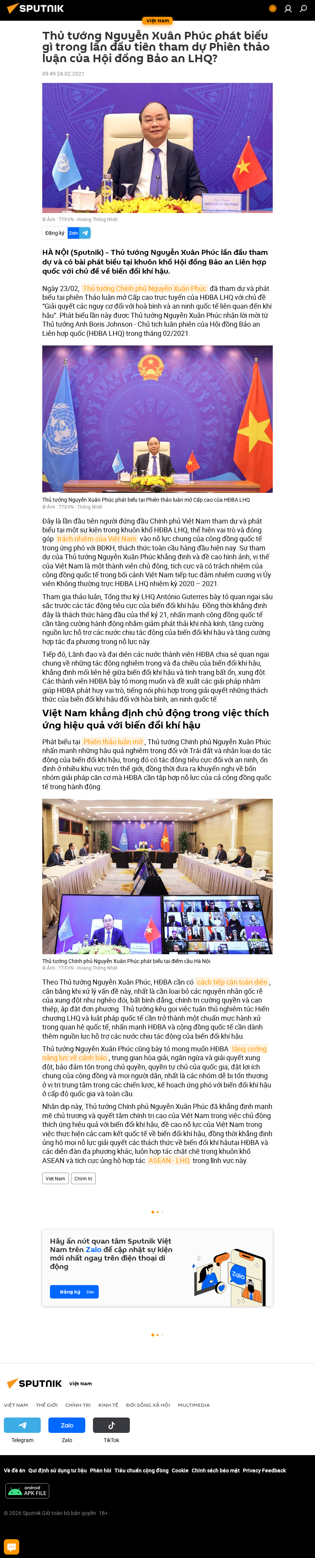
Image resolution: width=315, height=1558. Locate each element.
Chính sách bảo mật (216, 1470)
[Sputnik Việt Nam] (37, 14)
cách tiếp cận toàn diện (232, 981)
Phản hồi (100, 1470)
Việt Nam (55, 1178)
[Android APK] (27, 1491)
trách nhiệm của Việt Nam (96, 538)
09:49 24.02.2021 (63, 73)
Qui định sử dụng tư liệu (57, 1470)
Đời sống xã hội (148, 1404)
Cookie (180, 1470)
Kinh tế (108, 1404)
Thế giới (47, 1404)
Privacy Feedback (264, 1470)
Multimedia (194, 1404)
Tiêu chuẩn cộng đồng (141, 1470)
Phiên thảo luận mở (113, 741)
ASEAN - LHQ (169, 1160)
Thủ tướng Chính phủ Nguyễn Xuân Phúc (144, 288)
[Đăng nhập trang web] (288, 8)
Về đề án (14, 1470)
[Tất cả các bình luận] (11, 1547)
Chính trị (83, 1178)
